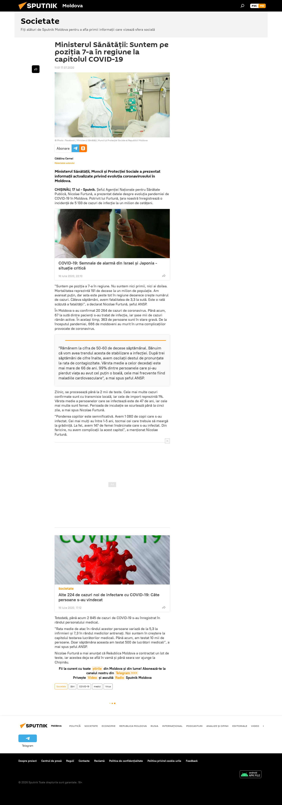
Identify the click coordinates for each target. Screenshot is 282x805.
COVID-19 (84, 686)
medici (97, 686)
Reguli (70, 761)
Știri (72, 686)
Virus (108, 686)
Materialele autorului (64, 163)
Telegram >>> (126, 673)
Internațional (172, 726)
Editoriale (239, 726)
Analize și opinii (217, 726)
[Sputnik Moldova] (39, 10)
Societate (66, 588)
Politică (75, 726)
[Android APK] (250, 774)
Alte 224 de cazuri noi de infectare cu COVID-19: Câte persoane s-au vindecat (109, 597)
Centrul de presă (51, 761)
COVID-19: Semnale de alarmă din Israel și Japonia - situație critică (108, 265)
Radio (119, 677)
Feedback (192, 761)
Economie (108, 726)
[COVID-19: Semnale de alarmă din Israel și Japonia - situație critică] (112, 233)
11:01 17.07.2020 (64, 67)
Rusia (154, 726)
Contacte (84, 761)
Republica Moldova (133, 726)
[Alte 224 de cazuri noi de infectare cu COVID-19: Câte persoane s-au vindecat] (112, 559)
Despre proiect (27, 761)
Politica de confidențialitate (126, 761)
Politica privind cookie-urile (164, 761)
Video (92, 677)
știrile (97, 668)
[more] (164, 275)
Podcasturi (194, 726)
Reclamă (99, 761)
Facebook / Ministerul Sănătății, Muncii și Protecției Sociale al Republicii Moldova (106, 140)
